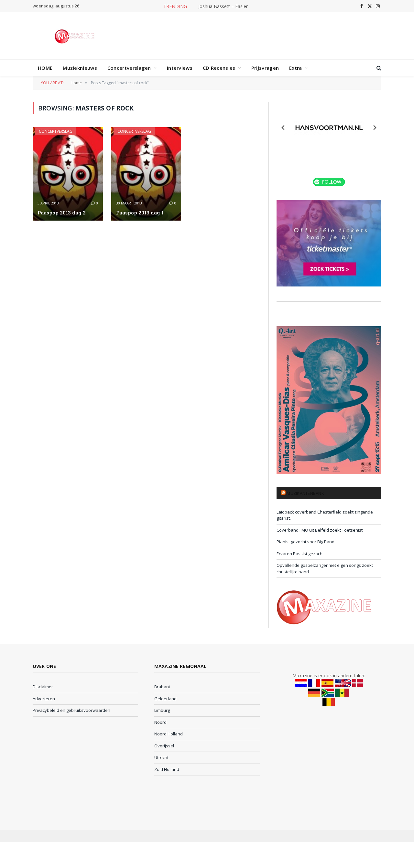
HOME (45, 68)
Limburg (162, 710)
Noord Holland (168, 734)
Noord (160, 722)
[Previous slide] (283, 127)
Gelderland (165, 699)
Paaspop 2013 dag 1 (140, 213)
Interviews (179, 68)
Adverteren (44, 699)
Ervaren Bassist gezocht (300, 553)
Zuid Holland (166, 769)
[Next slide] (374, 127)
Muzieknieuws (80, 68)
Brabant (162, 687)
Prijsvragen (265, 68)
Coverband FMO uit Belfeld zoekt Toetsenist (320, 530)
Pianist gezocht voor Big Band (305, 542)
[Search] (378, 68)
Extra (295, 68)
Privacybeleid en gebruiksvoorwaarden (71, 710)
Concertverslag (55, 131)
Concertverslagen (129, 68)
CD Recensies (219, 68)
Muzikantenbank (305, 493)
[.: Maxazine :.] (75, 35)
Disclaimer (43, 687)
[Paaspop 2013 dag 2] (68, 174)
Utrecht (161, 757)
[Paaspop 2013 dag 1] (146, 174)
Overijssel (164, 746)
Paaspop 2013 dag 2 (62, 213)
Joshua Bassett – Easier (223, 6)
